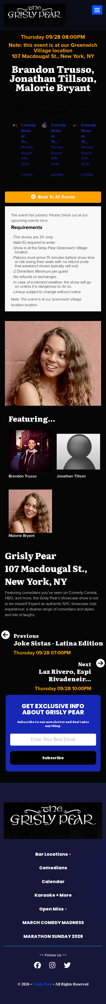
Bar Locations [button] (52, 854)
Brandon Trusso (22, 476)
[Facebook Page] (37, 966)
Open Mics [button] (51, 909)
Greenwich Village (67, 299)
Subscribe (53, 758)
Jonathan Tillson (71, 476)
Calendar (53, 881)
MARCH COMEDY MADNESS (53, 922)
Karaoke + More (53, 895)
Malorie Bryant (22, 535)
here (44, 220)
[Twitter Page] (67, 966)
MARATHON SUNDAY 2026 (53, 936)
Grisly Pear (42, 984)
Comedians (53, 868)
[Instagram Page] (52, 966)
